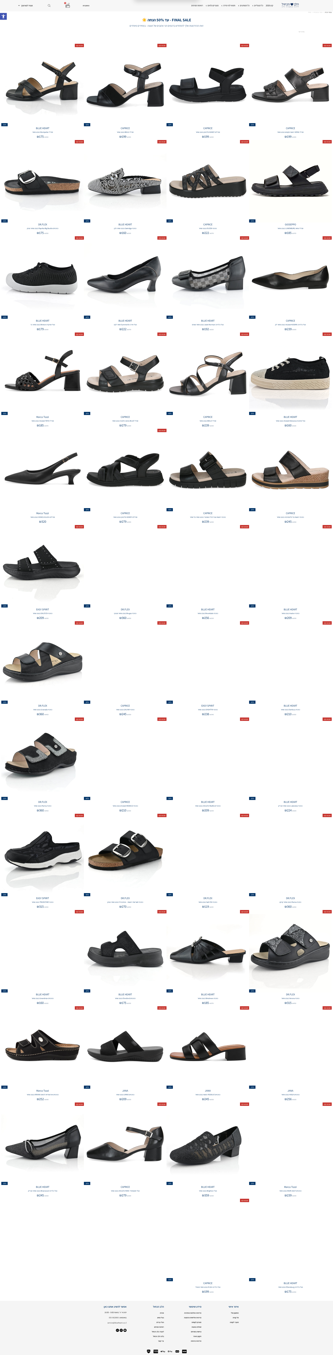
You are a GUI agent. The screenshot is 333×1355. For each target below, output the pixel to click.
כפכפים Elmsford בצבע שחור (125, 998)
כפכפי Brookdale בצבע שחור (207, 613)
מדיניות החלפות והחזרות (192, 1313)
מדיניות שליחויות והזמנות (192, 1317)
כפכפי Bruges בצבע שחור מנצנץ (125, 613)
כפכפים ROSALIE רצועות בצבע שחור (207, 1094)
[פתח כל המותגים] (238, 5)
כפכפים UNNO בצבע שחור (125, 1094)
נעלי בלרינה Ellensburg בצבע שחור (290, 1287)
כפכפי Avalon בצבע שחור (290, 613)
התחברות (86, 5)
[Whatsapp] (117, 1330)
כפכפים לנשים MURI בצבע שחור (290, 1191)
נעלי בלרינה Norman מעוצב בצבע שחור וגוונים (208, 324)
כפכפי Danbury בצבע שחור (290, 709)
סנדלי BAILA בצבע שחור (125, 132)
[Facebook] (125, 1330)
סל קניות (236, 1317)
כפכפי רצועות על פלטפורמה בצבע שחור (290, 517)
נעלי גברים (160, 1322)
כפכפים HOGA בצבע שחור (290, 1094)
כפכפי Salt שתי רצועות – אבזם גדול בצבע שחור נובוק (125, 902)
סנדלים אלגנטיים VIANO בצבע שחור (42, 517)
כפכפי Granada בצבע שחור (42, 709)
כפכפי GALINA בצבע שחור (125, 709)
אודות (162, 1313)
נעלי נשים (160, 1317)
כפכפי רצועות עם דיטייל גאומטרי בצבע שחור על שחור (208, 517)
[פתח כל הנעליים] (253, 5)
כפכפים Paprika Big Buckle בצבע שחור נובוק (42, 228)
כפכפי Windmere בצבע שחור (208, 998)
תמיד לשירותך (27, 5)
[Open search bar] (49, 5)
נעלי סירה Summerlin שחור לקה (125, 324)
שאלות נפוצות (196, 1327)
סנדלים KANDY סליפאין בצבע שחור (208, 132)
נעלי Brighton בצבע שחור (208, 1191)
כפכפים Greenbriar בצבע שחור (43, 998)
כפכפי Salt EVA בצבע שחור (207, 902)
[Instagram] (121, 1330)
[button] (3, 16)
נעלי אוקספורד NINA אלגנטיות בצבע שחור (125, 1191)
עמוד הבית (328, 12)
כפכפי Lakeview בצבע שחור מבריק (290, 806)
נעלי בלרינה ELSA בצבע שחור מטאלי (207, 1287)
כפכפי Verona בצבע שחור (290, 998)
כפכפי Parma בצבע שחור (42, 806)
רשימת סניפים (159, 1327)
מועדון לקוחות (196, 1322)
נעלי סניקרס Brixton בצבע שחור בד (42, 324)
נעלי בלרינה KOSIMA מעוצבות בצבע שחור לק (290, 324)
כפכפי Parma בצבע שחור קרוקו (290, 902)
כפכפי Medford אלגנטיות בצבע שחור (208, 806)
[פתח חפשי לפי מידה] (222, 5)
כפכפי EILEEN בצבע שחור (208, 228)
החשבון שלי (235, 1313)
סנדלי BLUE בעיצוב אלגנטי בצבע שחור (125, 421)
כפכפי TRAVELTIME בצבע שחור (42, 902)
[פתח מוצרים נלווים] (206, 5)
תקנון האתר (197, 1336)
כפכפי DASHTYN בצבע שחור (208, 709)
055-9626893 (114, 1317)
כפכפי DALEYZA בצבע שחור (42, 613)
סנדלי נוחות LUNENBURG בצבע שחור (290, 228)
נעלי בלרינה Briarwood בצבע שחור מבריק (42, 1191)
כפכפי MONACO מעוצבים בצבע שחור (125, 806)
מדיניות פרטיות (196, 1341)
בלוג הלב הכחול (158, 1336)
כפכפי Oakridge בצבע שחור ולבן (125, 228)
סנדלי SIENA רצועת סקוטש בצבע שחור (290, 132)
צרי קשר (161, 1341)
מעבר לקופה (234, 1322)
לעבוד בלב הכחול (158, 1331)
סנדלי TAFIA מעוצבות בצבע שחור (42, 421)
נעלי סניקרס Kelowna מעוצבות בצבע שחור (290, 421)
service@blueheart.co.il (117, 1322)
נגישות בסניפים (196, 1331)
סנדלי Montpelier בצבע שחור (42, 132)
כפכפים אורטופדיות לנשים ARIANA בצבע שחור (43, 1094)
